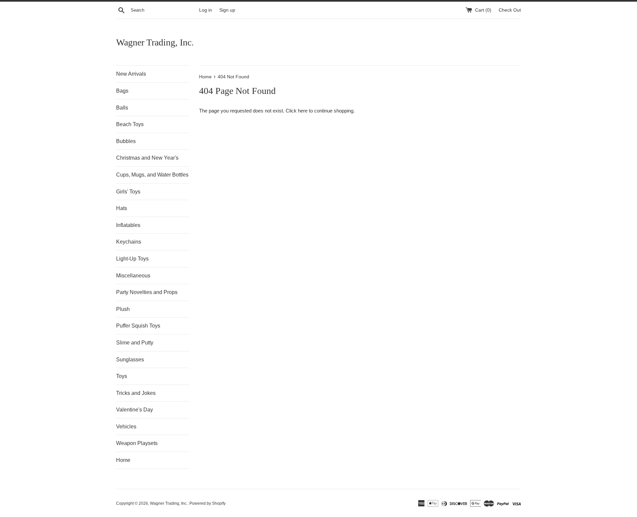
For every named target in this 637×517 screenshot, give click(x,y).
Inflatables (128, 225)
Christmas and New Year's (147, 158)
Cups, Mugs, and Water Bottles (152, 175)
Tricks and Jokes (136, 393)
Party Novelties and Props (146, 292)
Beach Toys (130, 124)
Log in (205, 10)
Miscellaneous (133, 275)
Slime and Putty (134, 342)
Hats (121, 208)
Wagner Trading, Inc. (155, 42)
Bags (122, 91)
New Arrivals (131, 74)
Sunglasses (130, 359)
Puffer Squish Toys (138, 326)
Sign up (227, 10)
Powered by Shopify (207, 503)
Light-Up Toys (132, 258)
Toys (121, 376)
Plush (123, 309)
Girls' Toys (128, 191)
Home (123, 460)
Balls (122, 108)
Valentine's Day (134, 409)
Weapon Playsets (137, 443)
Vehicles (126, 426)
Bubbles (126, 141)
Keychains (128, 242)
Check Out (510, 10)
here (303, 110)
